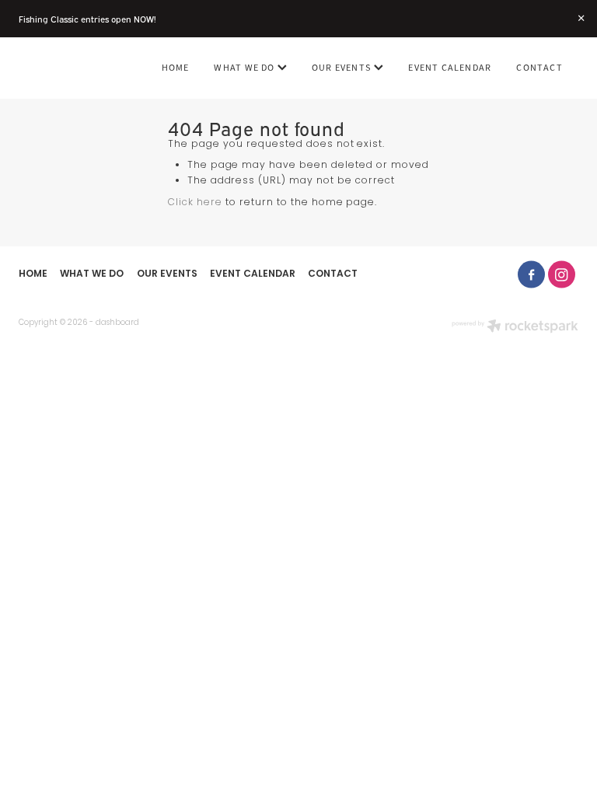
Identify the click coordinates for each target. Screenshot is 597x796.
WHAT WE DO (245, 67)
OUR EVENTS (343, 67)
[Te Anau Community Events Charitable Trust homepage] (75, 68)
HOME (176, 67)
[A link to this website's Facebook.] (531, 274)
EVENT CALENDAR (449, 67)
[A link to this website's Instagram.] (561, 274)
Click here (195, 203)
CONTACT (539, 67)
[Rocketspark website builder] (515, 328)
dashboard (117, 323)
